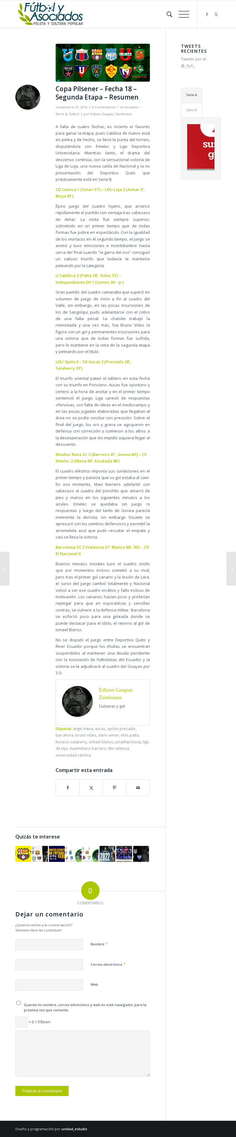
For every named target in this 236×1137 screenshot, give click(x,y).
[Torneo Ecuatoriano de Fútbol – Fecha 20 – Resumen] (57, 854)
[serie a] (103, 63)
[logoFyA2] (51, 14)
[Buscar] (166, 14)
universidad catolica (73, 755)
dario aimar (108, 735)
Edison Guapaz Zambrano (111, 114)
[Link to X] (216, 14)
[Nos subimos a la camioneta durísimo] (231, 569)
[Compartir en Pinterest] (114, 788)
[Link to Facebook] (206, 14)
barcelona (64, 735)
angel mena (83, 728)
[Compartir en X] (91, 788)
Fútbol (74, 114)
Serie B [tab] (191, 110)
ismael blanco (101, 741)
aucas (100, 728)
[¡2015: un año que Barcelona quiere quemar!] (23, 854)
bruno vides (85, 735)
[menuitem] (166, 14)
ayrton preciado (121, 728)
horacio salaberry (71, 741)
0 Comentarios (104, 107)
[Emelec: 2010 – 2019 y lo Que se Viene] (124, 854)
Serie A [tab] (191, 95)
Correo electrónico (108, 964)
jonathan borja (128, 741)
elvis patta (130, 735)
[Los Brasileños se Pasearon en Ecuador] (40, 854)
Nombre (99, 944)
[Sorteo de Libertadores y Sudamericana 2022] (108, 854)
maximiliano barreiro (87, 748)
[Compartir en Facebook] (67, 788)
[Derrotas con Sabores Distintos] (91, 854)
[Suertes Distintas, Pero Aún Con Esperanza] (74, 854)
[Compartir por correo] (137, 788)
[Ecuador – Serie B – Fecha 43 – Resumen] (5, 569)
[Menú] (180, 14)
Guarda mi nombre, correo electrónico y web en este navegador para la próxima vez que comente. (85, 1007)
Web (94, 984)
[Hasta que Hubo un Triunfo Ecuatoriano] (141, 854)
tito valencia (118, 748)
